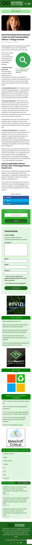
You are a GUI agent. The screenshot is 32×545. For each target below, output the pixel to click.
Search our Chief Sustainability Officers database (22, 70)
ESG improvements (13, 90)
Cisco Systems (8, 460)
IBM (5, 475)
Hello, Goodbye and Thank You (11, 321)
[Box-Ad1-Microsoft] (16, 383)
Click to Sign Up (16, 11)
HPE (5, 471)
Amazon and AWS (9, 453)
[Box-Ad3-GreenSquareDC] (16, 357)
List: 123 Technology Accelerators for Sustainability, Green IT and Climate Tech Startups (15, 337)
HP (4, 468)
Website (7, 270)
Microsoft (6, 478)
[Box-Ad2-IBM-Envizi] (16, 305)
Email (6, 265)
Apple (5, 457)
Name (6, 259)
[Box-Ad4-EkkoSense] (16, 437)
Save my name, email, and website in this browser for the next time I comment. (15, 278)
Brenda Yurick (21, 46)
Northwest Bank (6, 46)
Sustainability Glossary (16, 425)
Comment (8, 242)
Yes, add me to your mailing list (15, 283)
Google (6, 464)
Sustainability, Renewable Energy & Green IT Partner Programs (14, 419)
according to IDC (12, 179)
